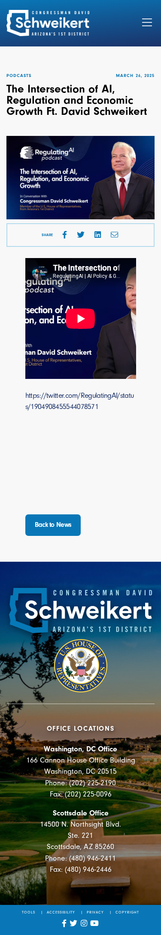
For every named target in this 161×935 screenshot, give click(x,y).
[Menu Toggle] (147, 23)
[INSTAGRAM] (84, 923)
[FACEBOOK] (64, 234)
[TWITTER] (81, 234)
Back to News (53, 525)
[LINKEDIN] (97, 234)
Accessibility (61, 912)
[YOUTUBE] (94, 923)
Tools (28, 912)
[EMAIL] (114, 234)
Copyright (127, 912)
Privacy (95, 912)
